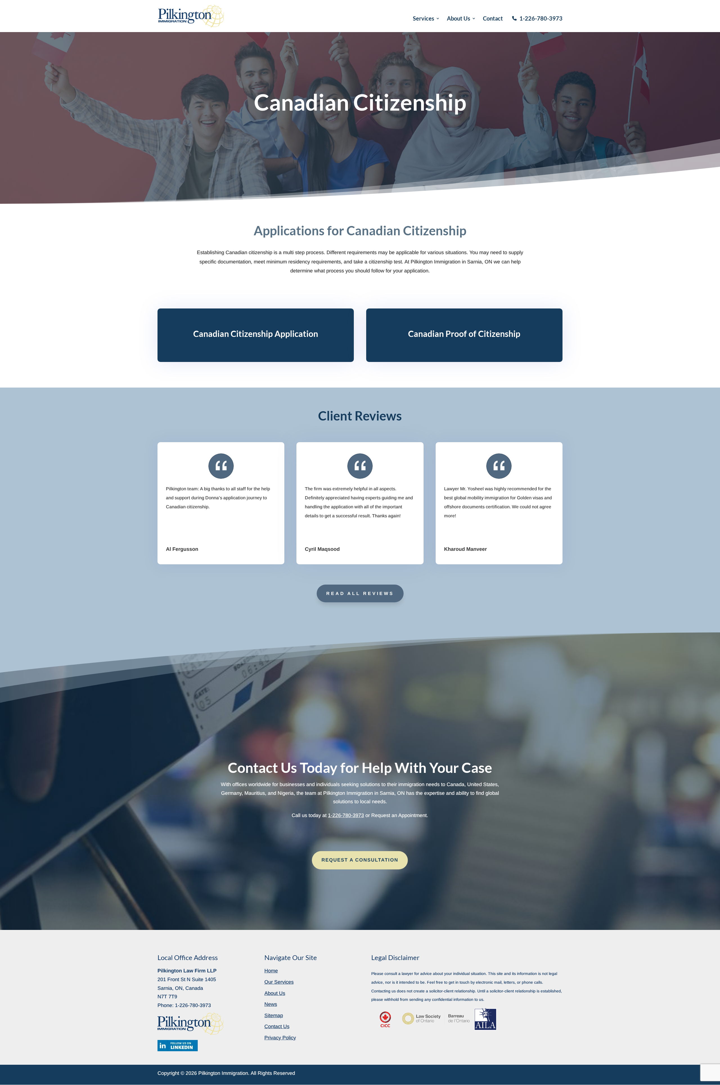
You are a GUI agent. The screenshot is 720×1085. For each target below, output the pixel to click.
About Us (458, 19)
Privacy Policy (280, 1038)
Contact (493, 19)
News (270, 1004)
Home (271, 971)
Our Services (279, 982)
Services (423, 19)
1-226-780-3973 (540, 18)
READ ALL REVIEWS (360, 593)
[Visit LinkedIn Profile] (178, 1045)
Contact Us (276, 1026)
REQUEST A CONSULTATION (359, 860)
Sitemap (273, 1015)
